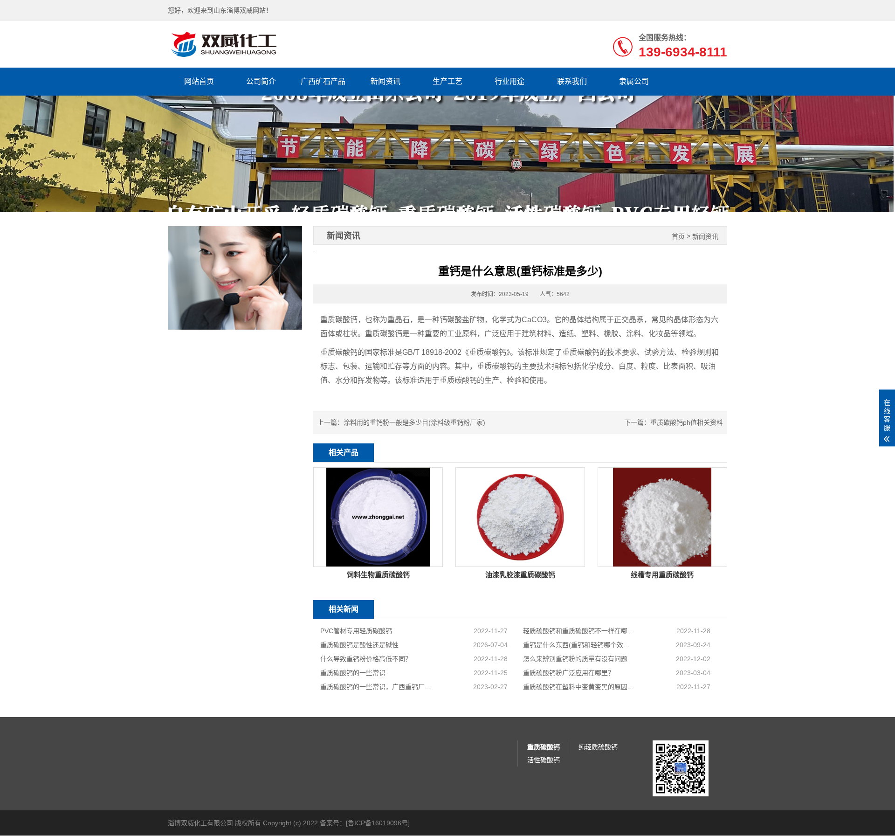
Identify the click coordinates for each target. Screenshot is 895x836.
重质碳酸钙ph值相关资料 (686, 422)
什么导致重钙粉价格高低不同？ (366, 659)
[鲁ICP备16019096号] (378, 823)
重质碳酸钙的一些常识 (353, 673)
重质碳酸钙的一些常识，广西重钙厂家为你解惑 (376, 687)
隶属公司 (634, 81)
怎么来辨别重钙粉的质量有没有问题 (575, 659)
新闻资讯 (385, 81)
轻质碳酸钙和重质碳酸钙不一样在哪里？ (579, 631)
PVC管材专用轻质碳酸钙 (356, 631)
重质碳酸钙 (543, 747)
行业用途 (509, 81)
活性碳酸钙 (543, 760)
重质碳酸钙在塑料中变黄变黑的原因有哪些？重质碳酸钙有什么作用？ (579, 687)
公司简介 (261, 81)
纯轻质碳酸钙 (598, 747)
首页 (678, 236)
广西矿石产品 (323, 81)
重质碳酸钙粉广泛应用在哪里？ (568, 673)
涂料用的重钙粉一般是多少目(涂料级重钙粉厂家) (414, 422)
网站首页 (199, 81)
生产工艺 (447, 81)
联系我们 (572, 81)
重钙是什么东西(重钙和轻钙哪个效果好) (579, 645)
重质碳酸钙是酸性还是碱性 (359, 645)
